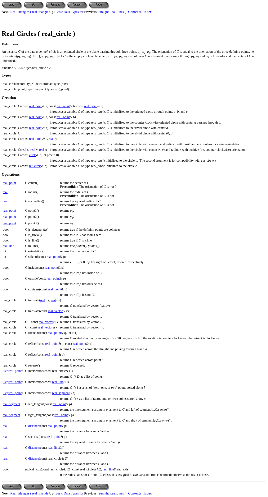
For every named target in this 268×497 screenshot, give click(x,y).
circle (32, 155)
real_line (8, 246)
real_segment (61, 393)
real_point (35, 106)
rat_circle (35, 166)
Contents (134, 12)
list (4, 371)
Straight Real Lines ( (112, 12)
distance (33, 426)
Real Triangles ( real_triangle (29, 12)
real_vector (55, 311)
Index (147, 12)
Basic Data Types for (69, 12)
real (51, 139)
